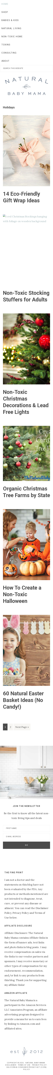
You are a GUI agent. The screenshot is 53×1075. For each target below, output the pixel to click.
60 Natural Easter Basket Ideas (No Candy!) (23, 700)
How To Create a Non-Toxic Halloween (22, 594)
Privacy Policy (39, 1065)
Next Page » (22, 727)
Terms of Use (24, 1065)
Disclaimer (10, 1065)
